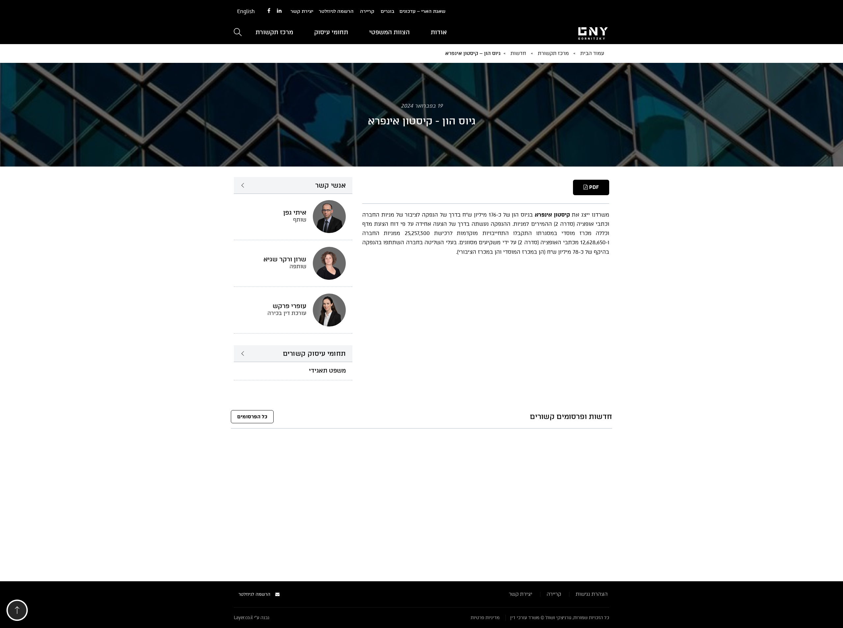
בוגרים (387, 11)
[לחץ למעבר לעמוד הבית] (550, 32)
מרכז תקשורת (274, 32)
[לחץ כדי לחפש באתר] (238, 33)
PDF (593, 187)
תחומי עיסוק (331, 32)
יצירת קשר (301, 11)
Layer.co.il (243, 617)
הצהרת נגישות (592, 594)
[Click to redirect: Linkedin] (279, 11)
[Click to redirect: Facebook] (268, 11)
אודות (439, 32)
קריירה (367, 11)
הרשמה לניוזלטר (336, 11)
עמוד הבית (592, 53)
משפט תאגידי (327, 370)
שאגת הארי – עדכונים (422, 11)
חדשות (518, 53)
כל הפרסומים (252, 417)
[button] (17, 612)
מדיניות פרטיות (485, 617)
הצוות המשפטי (389, 32)
